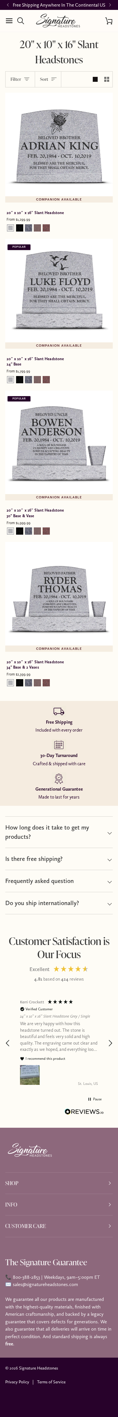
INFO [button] (11, 1204)
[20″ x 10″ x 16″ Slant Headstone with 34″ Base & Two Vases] (59, 596)
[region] (59, 1043)
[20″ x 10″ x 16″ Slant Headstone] (59, 147)
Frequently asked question (39, 881)
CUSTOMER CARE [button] (25, 1226)
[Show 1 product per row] (95, 79)
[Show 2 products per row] (106, 79)
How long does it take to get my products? (47, 832)
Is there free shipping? (34, 859)
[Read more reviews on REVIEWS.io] (84, 1113)
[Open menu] (11, 21)
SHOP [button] (11, 1183)
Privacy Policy (17, 1381)
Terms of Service (51, 1381)
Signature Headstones (38, 1368)
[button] (8, 1043)
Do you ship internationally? (42, 903)
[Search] (22, 21)
